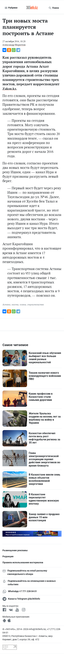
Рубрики (12, 7)
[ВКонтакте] (4, 50)
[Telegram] (18, 50)
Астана (6, 304)
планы (23, 304)
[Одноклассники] (9, 50)
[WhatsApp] (14, 50)
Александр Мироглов (13, 44)
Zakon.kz (9, 88)
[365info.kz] (32, 8)
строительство (35, 304)
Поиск (55, 8)
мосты (15, 304)
